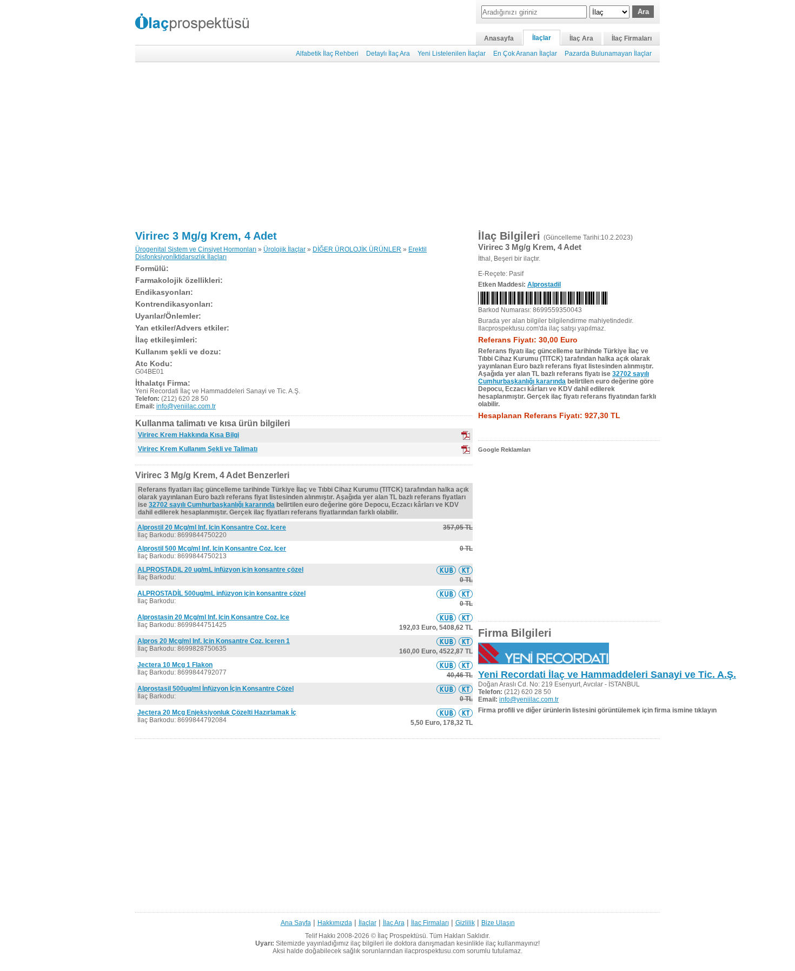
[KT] (465, 449)
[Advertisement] (397, 146)
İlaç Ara (581, 38)
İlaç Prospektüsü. (402, 936)
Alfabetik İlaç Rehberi (327, 53)
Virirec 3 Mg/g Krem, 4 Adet (206, 236)
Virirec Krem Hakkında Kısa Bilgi (188, 435)
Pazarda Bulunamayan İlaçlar (608, 53)
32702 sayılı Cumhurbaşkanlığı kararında (212, 504)
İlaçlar (541, 38)
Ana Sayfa (296, 923)
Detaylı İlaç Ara (388, 53)
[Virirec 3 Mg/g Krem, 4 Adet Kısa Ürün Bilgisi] (446, 570)
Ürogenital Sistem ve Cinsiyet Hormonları (195, 249)
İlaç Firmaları (632, 38)
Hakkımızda (334, 923)
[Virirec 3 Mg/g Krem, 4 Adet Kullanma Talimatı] (466, 570)
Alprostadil (544, 284)
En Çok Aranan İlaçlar (525, 53)
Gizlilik (465, 923)
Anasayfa (499, 38)
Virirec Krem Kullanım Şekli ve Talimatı (197, 449)
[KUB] (465, 435)
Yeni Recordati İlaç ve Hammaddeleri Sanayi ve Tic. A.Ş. (607, 674)
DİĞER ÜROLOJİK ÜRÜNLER (357, 249)
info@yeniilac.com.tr (186, 406)
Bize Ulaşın (498, 923)
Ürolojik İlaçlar (284, 249)
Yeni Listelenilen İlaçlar (452, 53)
